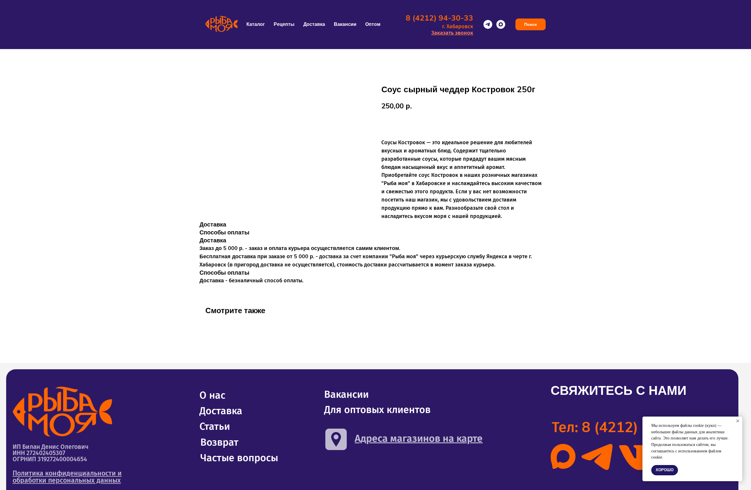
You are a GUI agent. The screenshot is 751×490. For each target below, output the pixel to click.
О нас (212, 395)
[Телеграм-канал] (487, 24)
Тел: (628, 427)
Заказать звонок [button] (452, 33)
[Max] (500, 24)
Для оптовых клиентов (377, 410)
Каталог (255, 24)
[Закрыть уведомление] (738, 421)
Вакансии (345, 24)
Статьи (214, 426)
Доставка (314, 24)
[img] (563, 456)
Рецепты (284, 24)
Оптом (372, 24)
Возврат (219, 442)
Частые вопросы (239, 458)
